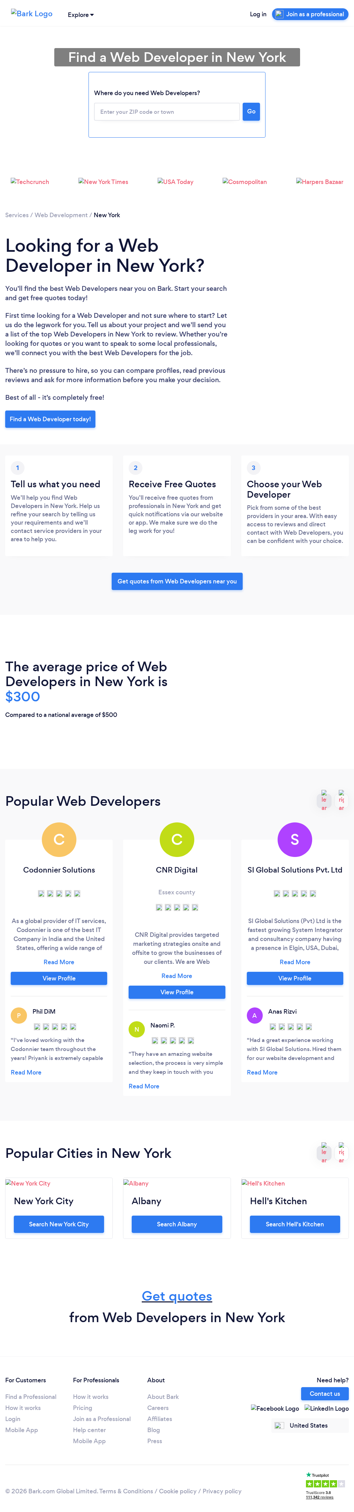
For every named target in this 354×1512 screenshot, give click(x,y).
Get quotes (177, 1296)
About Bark (163, 1397)
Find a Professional (30, 1397)
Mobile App (21, 1430)
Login (12, 1419)
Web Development (61, 215)
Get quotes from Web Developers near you (177, 581)
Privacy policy (222, 1491)
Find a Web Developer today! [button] (50, 419)
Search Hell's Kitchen (295, 1224)
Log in (258, 14)
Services (17, 215)
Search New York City (59, 1224)
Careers (158, 1408)
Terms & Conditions (126, 1491)
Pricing (82, 1408)
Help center (89, 1430)
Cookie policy (178, 1491)
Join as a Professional (102, 1419)
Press (154, 1441)
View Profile (59, 978)
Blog (153, 1430)
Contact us (325, 1394)
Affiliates (159, 1419)
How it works (23, 1408)
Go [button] (251, 111)
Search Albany (177, 1224)
